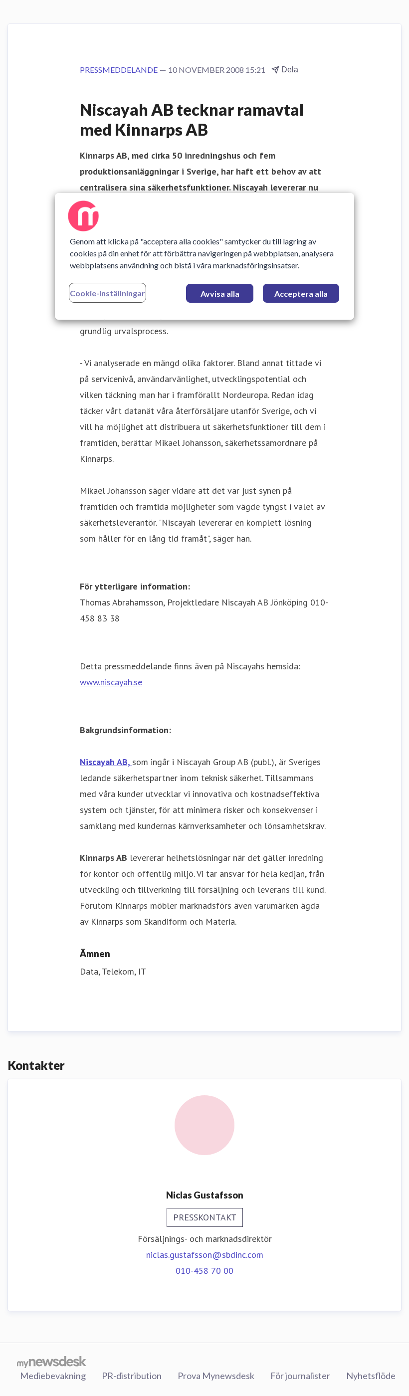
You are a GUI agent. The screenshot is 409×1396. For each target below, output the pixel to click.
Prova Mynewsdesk (216, 1375)
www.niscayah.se (111, 682)
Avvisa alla (220, 293)
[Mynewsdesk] (51, 1361)
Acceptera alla (301, 293)
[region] (204, 256)
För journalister (300, 1375)
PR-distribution (132, 1375)
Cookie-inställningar (107, 293)
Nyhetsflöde (371, 1375)
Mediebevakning (53, 1375)
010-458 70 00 (204, 1270)
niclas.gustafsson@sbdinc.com (204, 1254)
